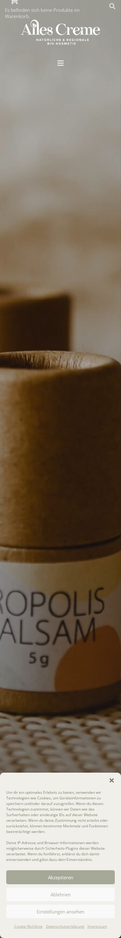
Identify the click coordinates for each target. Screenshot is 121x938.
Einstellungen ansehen (60, 911)
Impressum (97, 926)
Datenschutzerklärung (65, 926)
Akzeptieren (60, 877)
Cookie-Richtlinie (28, 926)
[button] (112, 780)
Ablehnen (61, 894)
